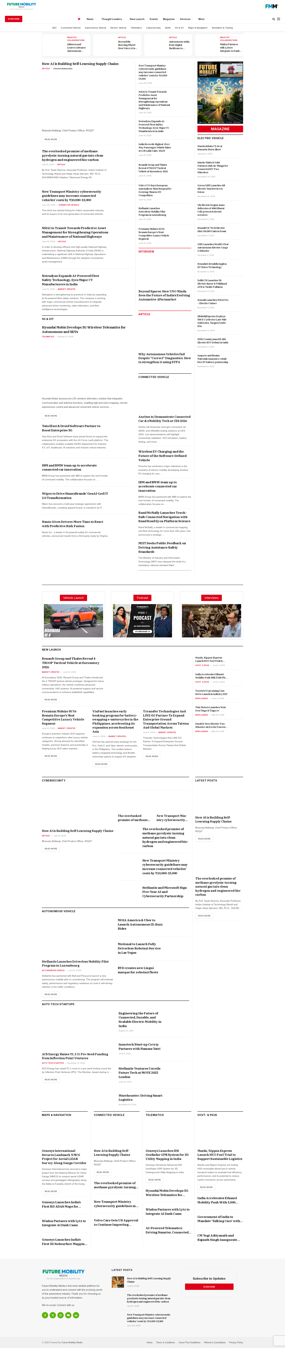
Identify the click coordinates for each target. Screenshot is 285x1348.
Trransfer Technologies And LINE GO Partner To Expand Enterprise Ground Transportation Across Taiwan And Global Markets (166, 719)
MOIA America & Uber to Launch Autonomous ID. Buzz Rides (140, 924)
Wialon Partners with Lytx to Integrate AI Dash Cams (229, 48)
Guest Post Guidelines (189, 1342)
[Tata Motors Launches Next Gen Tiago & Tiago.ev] (237, 711)
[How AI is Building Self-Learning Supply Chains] (87, 98)
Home (149, 1342)
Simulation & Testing (222, 27)
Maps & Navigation (197, 27)
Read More (51, 139)
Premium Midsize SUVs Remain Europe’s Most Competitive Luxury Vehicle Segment (154, 233)
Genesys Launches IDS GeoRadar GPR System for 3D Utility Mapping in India (167, 1155)
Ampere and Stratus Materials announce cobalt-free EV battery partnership (212, 359)
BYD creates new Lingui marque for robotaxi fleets (138, 970)
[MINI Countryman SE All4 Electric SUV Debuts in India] (238, 342)
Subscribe (13, 19)
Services (185, 19)
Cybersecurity (153, 27)
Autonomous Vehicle (95, 27)
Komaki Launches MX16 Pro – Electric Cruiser (212, 302)
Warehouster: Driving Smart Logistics (140, 1097)
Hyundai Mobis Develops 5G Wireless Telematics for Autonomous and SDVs (84, 329)
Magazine (169, 19)
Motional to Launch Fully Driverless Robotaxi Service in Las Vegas (139, 948)
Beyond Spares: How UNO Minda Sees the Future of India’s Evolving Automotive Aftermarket (164, 295)
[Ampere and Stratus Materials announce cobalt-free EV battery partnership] (238, 358)
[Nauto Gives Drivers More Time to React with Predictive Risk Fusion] (122, 526)
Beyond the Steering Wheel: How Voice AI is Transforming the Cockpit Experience (128, 45)
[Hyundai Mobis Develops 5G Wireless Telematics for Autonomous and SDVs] (87, 366)
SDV (54, 27)
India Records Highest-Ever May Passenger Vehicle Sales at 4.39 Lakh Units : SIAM (155, 147)
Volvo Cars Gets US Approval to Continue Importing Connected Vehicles (116, 1222)
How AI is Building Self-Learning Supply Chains (80, 63)
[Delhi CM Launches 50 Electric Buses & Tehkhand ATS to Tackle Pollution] (238, 283)
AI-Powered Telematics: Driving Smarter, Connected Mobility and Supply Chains (167, 1230)
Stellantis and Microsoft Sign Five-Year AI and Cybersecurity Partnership (164, 892)
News (90, 19)
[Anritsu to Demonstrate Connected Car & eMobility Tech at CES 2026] (164, 398)
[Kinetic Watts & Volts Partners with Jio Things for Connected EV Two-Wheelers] (238, 165)
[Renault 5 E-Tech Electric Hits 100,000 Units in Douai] (238, 231)
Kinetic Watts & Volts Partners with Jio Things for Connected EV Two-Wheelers (212, 167)
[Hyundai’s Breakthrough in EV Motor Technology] (238, 266)
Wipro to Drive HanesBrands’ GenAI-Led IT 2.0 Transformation (75, 496)
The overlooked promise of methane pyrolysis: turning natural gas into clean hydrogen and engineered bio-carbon (72, 155)
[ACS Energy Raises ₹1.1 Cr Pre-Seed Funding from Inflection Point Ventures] (77, 1030)
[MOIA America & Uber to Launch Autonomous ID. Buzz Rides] (179, 925)
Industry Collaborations (76, 38)
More (201, 19)
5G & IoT (179, 27)
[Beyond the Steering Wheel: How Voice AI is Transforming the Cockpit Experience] (105, 45)
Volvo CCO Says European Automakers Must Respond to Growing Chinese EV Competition (155, 190)
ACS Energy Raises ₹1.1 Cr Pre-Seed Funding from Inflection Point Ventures (75, 1056)
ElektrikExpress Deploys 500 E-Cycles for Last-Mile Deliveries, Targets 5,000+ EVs (211, 321)
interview (146, 251)
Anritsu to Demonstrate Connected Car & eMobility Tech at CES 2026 (164, 419)
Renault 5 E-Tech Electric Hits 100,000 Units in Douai (211, 229)
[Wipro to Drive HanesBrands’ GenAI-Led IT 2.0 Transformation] (122, 498)
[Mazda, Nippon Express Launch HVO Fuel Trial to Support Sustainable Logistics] (237, 661)
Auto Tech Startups (53, 1063)
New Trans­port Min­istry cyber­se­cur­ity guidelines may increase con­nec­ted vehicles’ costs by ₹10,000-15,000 (71, 196)
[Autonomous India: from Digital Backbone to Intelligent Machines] (156, 45)
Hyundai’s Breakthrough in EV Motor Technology (211, 265)
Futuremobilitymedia (63, 68)
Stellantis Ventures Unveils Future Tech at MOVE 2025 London (139, 1072)
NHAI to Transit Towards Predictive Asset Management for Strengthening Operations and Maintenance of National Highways (75, 232)
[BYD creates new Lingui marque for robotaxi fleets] (179, 972)
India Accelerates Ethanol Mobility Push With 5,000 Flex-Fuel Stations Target (211, 676)
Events (154, 19)
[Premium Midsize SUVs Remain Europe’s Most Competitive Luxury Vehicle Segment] (182, 234)
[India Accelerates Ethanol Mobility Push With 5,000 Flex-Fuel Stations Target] (237, 678)
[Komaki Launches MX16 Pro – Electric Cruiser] (238, 303)
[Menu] (278, 19)
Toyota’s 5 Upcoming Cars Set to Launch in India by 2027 (211, 692)
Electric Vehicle (118, 27)
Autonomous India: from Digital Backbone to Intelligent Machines (179, 45)
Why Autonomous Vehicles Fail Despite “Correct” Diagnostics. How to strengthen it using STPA (164, 358)
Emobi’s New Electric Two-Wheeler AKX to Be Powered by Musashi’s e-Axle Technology (211, 725)
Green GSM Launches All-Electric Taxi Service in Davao (211, 189)
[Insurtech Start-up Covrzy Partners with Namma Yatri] (179, 1049)
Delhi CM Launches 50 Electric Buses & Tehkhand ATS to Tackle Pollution (212, 283)
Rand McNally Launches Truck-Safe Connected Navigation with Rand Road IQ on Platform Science (164, 517)
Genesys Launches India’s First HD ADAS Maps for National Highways (61, 1204)
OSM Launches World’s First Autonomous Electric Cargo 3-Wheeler (212, 247)
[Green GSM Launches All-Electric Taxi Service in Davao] (238, 188)
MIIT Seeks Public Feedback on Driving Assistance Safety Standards (162, 547)
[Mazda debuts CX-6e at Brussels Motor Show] (238, 149)
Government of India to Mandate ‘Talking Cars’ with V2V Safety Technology (218, 1219)
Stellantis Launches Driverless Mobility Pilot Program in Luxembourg (152, 211)
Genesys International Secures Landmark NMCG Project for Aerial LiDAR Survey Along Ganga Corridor (64, 1157)
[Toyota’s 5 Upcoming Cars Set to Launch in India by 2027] (237, 694)
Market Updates (66, 289)
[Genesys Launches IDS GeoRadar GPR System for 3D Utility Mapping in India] (168, 1134)
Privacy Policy (236, 1342)
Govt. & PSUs (202, 665)
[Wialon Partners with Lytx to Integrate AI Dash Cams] (207, 45)
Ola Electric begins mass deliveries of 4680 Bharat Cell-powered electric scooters (211, 210)
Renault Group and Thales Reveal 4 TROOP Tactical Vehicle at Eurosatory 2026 (153, 168)
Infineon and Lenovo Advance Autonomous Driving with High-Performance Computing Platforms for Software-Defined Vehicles (77, 48)
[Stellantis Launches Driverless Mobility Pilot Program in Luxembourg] (182, 214)
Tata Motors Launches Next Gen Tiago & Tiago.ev (210, 709)
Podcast (142, 597)
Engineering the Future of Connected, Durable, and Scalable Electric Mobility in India (140, 1019)
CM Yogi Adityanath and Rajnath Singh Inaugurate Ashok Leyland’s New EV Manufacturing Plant (217, 1237)
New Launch (137, 19)
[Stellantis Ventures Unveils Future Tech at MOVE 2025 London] (179, 1073)
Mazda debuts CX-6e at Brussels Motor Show (209, 148)
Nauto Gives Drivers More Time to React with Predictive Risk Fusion (72, 524)
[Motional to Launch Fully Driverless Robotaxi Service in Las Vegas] (179, 949)
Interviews (212, 597)
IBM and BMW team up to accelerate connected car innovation (69, 467)
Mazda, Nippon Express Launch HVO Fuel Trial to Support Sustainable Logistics (209, 659)
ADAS (168, 27)
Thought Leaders (111, 19)
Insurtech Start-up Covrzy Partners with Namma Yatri (139, 1046)
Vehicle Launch (73, 597)
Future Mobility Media (72, 1342)
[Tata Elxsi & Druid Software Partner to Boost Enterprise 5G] (122, 430)
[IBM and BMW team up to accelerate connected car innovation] (122, 470)
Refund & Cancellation (214, 1342)
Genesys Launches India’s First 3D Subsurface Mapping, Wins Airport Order (64, 1242)
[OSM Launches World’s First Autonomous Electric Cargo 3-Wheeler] (238, 247)
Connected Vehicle (71, 27)
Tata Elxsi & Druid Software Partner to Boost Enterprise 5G (71, 428)
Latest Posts (206, 780)
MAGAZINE (220, 129)
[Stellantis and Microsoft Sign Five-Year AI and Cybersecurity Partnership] (128, 892)
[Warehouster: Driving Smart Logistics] (179, 1100)
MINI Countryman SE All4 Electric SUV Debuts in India (212, 341)
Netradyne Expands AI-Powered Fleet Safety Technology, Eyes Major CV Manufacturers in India (70, 280)
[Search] (274, 19)
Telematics (136, 27)
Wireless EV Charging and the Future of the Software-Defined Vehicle (162, 455)
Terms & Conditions (165, 1342)
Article (122, 37)
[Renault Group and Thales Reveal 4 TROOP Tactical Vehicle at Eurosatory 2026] (182, 170)
